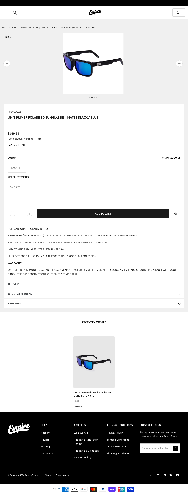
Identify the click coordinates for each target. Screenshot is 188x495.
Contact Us (47, 453)
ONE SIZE (15, 187)
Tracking (46, 446)
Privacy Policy (115, 432)
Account (45, 432)
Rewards (46, 439)
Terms (48, 475)
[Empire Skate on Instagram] (164, 475)
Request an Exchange (86, 450)
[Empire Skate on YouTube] (177, 475)
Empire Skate (31, 475)
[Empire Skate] (95, 14)
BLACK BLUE (17, 167)
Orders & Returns (116, 446)
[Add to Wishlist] (175, 213)
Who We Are (81, 432)
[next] (177, 63)
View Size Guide (171, 157)
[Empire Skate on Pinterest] (171, 475)
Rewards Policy (82, 457)
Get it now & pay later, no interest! (25, 139)
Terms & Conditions (118, 439)
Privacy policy (62, 475)
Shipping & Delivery (118, 453)
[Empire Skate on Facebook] (158, 475)
